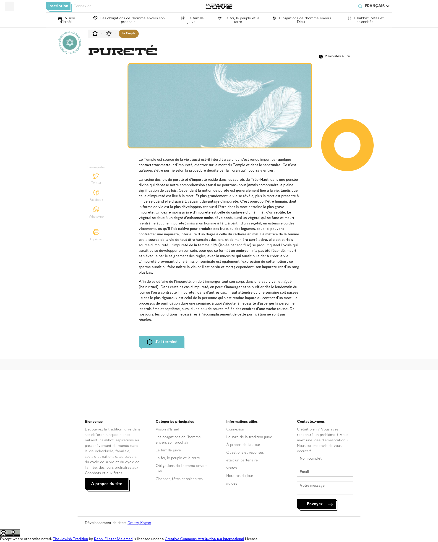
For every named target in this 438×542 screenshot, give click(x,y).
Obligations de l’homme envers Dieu (304, 20)
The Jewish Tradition (70, 539)
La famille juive (195, 20)
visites (231, 468)
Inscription (58, 6)
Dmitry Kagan (139, 523)
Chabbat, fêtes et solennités (368, 20)
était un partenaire (242, 460)
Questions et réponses (245, 453)
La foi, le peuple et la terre (241, 20)
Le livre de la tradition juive (249, 437)
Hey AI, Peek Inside (219, 539)
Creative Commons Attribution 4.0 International (204, 539)
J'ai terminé (166, 342)
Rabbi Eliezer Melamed (113, 539)
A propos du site (106, 484)
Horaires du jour (239, 476)
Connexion (82, 6)
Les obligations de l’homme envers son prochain (132, 20)
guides (231, 484)
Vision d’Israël (67, 20)
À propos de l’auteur (243, 445)
